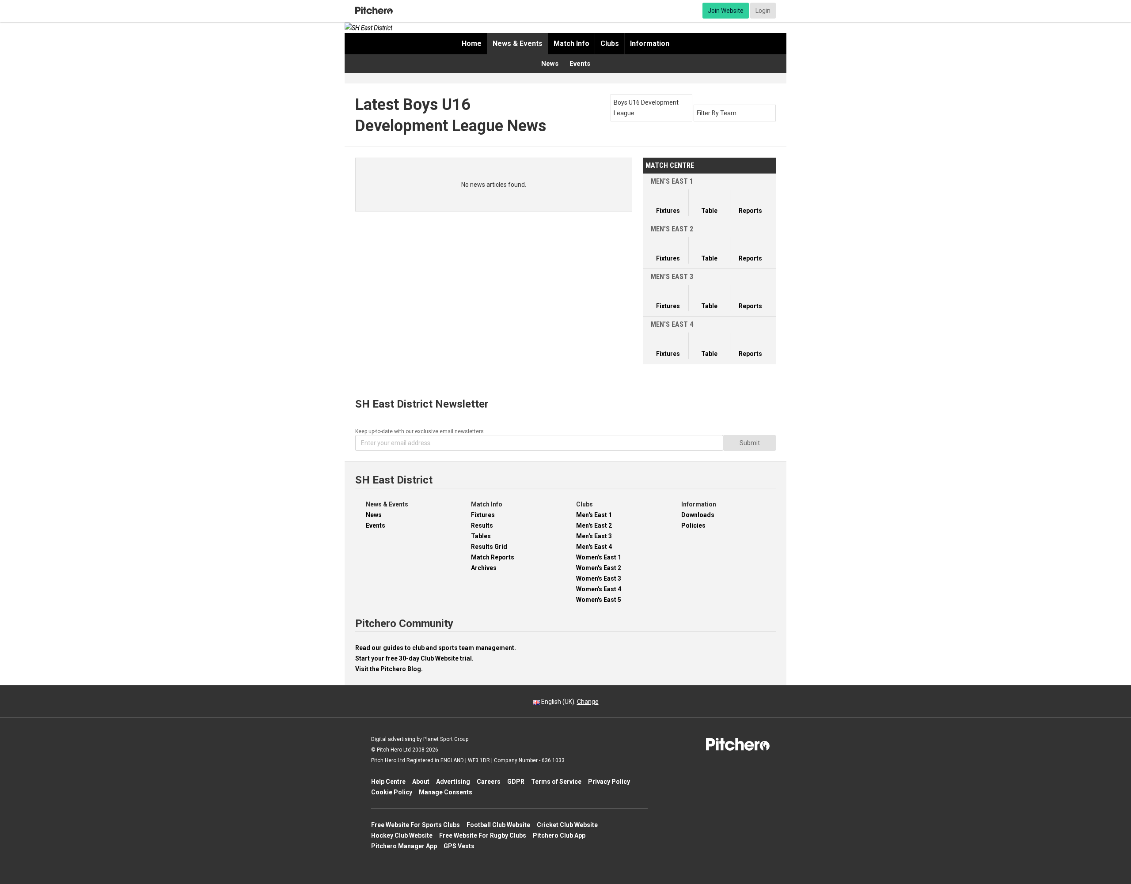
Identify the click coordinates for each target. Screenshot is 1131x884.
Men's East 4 (594, 546)
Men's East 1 (594, 514)
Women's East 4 (598, 589)
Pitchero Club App (559, 835)
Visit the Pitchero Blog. (389, 668)
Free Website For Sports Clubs (415, 824)
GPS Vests (459, 846)
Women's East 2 (598, 567)
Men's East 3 (594, 536)
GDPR (515, 781)
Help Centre (388, 781)
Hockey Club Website (402, 835)
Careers (489, 781)
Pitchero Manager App (404, 846)
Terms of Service (556, 781)
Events (579, 64)
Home (472, 43)
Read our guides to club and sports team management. (435, 647)
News (549, 64)
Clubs (609, 43)
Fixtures (483, 514)
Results (482, 525)
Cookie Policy (391, 792)
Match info (571, 43)
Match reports (492, 557)
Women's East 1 (598, 557)
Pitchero (374, 10)
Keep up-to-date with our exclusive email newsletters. (420, 431)
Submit (750, 442)
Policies (693, 525)
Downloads (697, 514)
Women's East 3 (598, 578)
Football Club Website (498, 824)
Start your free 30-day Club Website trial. (414, 658)
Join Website (726, 10)
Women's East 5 (598, 599)
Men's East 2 (594, 525)
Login (762, 10)
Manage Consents (445, 792)
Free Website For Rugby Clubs (482, 835)
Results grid (489, 546)
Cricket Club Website (567, 824)
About (420, 781)
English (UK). (569, 701)
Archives (484, 567)
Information (649, 43)
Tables (481, 536)
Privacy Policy (609, 781)
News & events (518, 43)
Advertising (453, 781)
